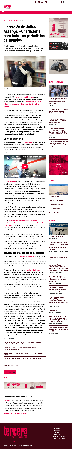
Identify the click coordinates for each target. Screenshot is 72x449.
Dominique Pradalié (27, 256)
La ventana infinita (55, 196)
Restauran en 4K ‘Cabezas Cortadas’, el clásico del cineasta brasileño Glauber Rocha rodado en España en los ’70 (22, 359)
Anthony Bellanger (33, 270)
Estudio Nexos (27, 445)
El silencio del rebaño (56, 200)
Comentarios (57, 434)
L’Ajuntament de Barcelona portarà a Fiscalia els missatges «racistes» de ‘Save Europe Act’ (22, 343)
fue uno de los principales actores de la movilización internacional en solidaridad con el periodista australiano (24, 222)
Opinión (16, 20)
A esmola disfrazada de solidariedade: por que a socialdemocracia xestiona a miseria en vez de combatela (58, 267)
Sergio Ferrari (8, 20)
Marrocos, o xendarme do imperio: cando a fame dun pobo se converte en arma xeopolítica (58, 278)
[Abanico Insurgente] (58, 67)
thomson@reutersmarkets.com (16, 413)
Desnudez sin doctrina (56, 236)
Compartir (10, 372)
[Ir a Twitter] (39, 2)
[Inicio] (7, 6)
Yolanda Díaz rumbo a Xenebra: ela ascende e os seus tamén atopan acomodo (58, 289)
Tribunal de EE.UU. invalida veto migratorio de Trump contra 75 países (23, 353)
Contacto (56, 428)
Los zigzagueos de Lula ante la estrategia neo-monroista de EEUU (58, 329)
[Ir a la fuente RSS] (46, 2)
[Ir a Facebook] (35, 2)
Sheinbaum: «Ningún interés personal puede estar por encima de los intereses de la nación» (24, 364)
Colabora (56, 430)
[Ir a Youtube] (42, 2)
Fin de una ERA (53, 310)
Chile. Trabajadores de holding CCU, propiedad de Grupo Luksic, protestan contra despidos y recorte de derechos (58, 300)
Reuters (7, 400)
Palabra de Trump (55, 209)
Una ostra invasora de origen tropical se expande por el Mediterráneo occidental (21, 348)
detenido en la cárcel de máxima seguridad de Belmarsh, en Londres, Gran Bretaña (23, 104)
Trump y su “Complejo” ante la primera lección (58, 258)
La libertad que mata (56, 204)
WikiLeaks (28, 142)
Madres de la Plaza (55, 213)
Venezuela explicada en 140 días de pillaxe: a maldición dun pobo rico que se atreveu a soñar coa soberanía (58, 318)
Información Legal (59, 436)
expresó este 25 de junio (25, 97)
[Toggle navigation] (3, 12)
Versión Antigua (58, 438)
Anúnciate (56, 432)
